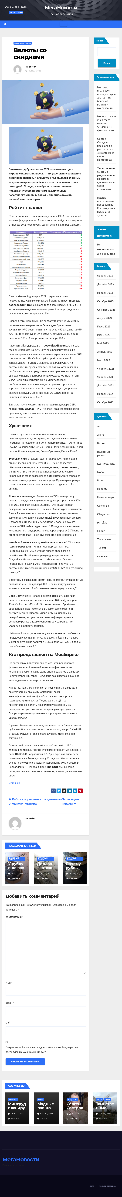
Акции (101, 435)
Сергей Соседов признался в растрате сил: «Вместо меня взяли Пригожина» (105, 149)
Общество (103, 514)
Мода (100, 472)
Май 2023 (103, 343)
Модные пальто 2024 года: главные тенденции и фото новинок (106, 123)
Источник (14, 783)
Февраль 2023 (105, 368)
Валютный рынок (22, 43)
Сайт (8, 1022)
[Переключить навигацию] (63, 24)
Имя (9, 983)
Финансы (102, 556)
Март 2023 (103, 360)
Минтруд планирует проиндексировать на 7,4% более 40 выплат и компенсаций (106, 97)
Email (10, 1002)
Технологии (104, 539)
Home (91, 1186)
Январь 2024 (105, 276)
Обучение (103, 505)
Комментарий (14, 917)
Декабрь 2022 (105, 385)
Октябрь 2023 (105, 301)
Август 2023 (104, 318)
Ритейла (102, 522)
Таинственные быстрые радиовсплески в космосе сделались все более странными (106, 179)
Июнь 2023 (103, 335)
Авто (100, 426)
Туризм (101, 548)
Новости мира (105, 497)
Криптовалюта (106, 463)
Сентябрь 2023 (106, 309)
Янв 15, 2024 (17, 1114)
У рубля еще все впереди (16, 867)
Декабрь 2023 (105, 284)
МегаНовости (61, 8)
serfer (32, 66)
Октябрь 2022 (105, 402)
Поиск (99, 40)
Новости (102, 489)
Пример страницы (107, 1186)
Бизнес (101, 443)
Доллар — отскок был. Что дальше (45, 869)
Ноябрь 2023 (105, 293)
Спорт (101, 531)
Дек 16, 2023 (75, 1114)
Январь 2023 (105, 377)
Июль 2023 (103, 326)
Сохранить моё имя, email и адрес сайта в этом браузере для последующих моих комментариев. (42, 1049)
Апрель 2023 (104, 351)
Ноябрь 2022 (105, 394)
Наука (101, 480)
